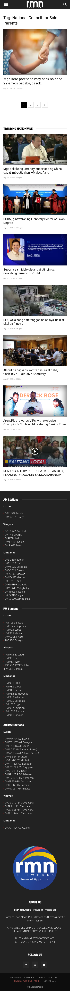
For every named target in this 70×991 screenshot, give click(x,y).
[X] (35, 965)
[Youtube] (44, 965)
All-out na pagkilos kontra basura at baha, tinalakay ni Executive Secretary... (30, 372)
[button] (5, 4)
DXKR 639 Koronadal (16, 584)
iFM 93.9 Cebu (12, 658)
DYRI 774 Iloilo (12, 538)
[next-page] (45, 105)
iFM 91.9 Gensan (14, 690)
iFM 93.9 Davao (13, 686)
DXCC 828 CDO (13, 563)
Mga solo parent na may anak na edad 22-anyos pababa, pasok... (32, 81)
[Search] (65, 4)
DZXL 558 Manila (14, 513)
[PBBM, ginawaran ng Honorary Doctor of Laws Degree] (35, 199)
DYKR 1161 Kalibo (14, 541)
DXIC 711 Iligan (13, 581)
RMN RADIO (30, 977)
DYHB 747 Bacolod (15, 531)
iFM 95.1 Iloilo (12, 661)
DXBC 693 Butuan (14, 559)
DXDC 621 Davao (14, 570)
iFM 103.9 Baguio (14, 622)
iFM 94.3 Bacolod (14, 654)
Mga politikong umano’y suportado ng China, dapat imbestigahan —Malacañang (32, 170)
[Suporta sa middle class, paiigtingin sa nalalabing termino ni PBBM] (35, 249)
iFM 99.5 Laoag (13, 629)
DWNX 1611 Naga (14, 517)
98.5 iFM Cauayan (14, 640)
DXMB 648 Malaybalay (17, 588)
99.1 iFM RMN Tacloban (17, 665)
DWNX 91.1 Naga (14, 636)
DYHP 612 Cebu (13, 534)
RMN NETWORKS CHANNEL (27, 980)
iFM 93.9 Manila (13, 633)
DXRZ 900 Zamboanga (17, 598)
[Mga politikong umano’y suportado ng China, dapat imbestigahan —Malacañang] (35, 149)
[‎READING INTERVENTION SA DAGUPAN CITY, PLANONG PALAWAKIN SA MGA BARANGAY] (35, 451)
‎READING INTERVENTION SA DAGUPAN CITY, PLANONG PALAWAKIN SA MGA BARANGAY (33, 472)
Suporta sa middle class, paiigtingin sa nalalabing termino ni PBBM (29, 271)
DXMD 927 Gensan (15, 577)
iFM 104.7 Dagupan (15, 626)
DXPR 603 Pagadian (15, 591)
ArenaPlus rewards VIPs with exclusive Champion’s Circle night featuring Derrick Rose (34, 422)
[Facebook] (26, 965)
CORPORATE (50, 980)
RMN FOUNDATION (48, 977)
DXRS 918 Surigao (14, 595)
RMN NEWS (15, 977)
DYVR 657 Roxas (14, 545)
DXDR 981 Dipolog (15, 573)
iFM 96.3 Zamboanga (16, 693)
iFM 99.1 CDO (12, 683)
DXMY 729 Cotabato (16, 566)
